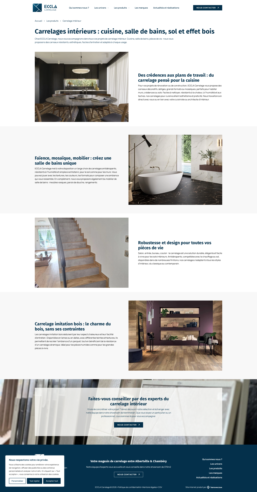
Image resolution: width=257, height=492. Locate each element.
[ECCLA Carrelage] (45, 7)
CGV (160, 487)
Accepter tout (52, 481)
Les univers (100, 7)
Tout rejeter (34, 481)
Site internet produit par (196, 487)
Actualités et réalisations (166, 7)
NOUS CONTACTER (127, 474)
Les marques (141, 7)
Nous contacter (206, 7)
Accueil (38, 20)
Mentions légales (149, 487)
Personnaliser (17, 481)
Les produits (120, 7)
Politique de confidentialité (129, 487)
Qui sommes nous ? (79, 7)
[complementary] (34, 471)
